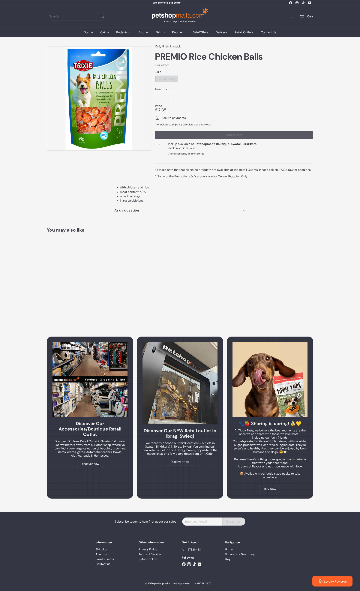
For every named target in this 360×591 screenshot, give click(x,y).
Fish (158, 32)
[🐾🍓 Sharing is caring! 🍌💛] (270, 379)
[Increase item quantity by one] (173, 97)
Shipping (177, 124)
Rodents (122, 32)
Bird (142, 32)
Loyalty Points (105, 559)
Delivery (221, 32)
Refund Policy (148, 559)
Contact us (103, 564)
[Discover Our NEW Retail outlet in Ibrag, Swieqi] (180, 383)
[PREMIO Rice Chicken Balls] (67, 270)
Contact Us (268, 32)
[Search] (102, 16)
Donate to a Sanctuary (240, 554)
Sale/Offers (200, 32)
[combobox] (77, 16)
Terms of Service (150, 554)
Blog (227, 559)
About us (102, 554)
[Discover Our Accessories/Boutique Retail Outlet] (90, 379)
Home (229, 549)
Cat (103, 32)
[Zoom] (99, 98)
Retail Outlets (244, 32)
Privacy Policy (148, 549)
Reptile (177, 32)
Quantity (161, 89)
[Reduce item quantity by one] (159, 97)
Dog (87, 32)
